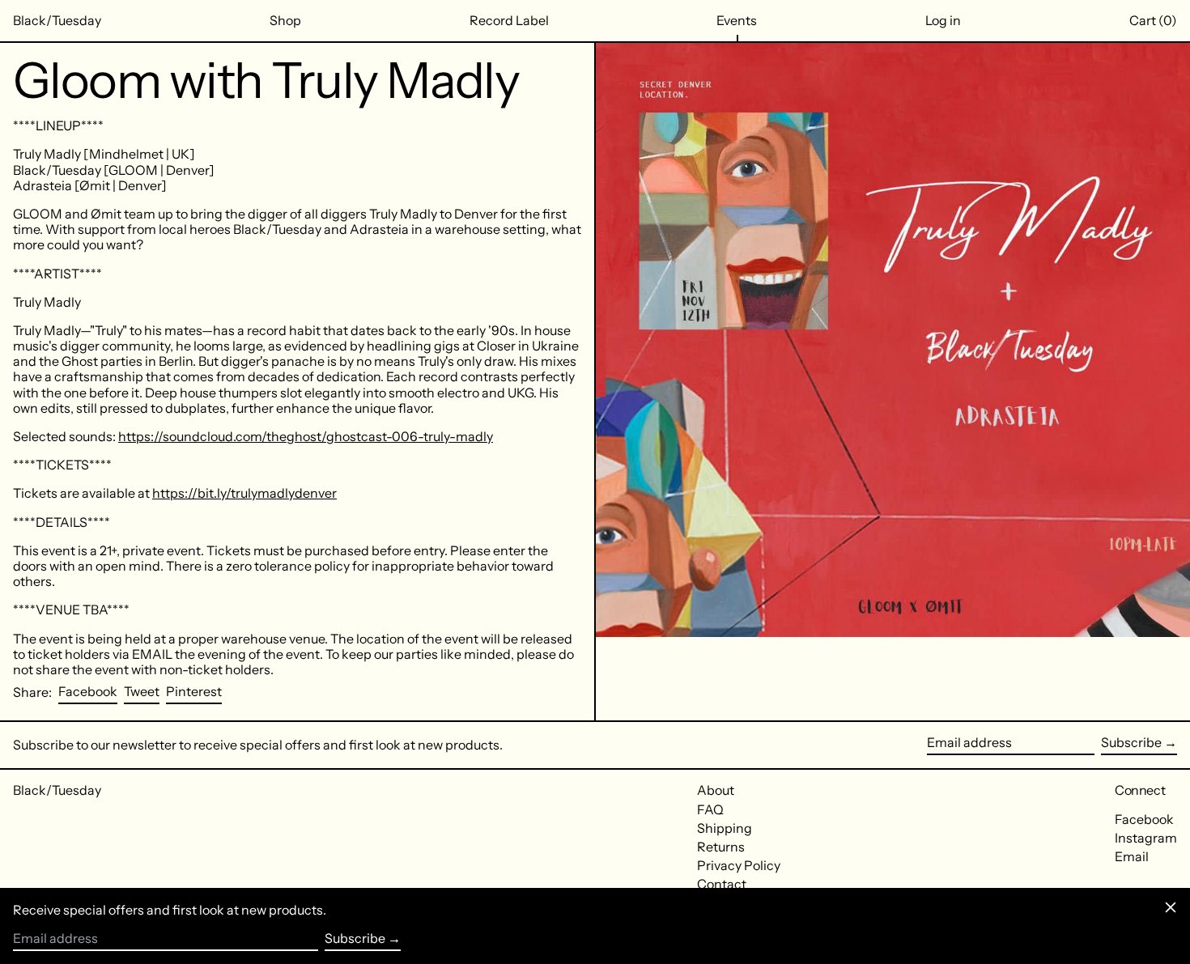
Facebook (1144, 819)
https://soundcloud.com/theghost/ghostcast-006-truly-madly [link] (305, 436)
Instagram (1146, 838)
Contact (721, 884)
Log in (943, 20)
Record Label (509, 20)
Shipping (724, 828)
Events (736, 20)
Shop (285, 20)
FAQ (710, 809)
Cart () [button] (1153, 20)
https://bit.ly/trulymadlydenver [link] (244, 493)
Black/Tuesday (57, 20)
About (715, 790)
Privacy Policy (738, 865)
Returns (721, 847)
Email (1132, 856)
